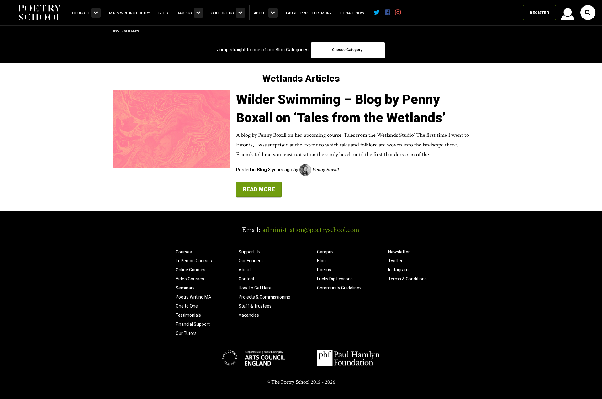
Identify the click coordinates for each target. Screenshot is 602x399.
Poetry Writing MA (193, 296)
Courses (80, 13)
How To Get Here (255, 287)
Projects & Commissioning (264, 296)
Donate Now (352, 13)
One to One (187, 306)
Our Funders (251, 260)
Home (117, 31)
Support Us (222, 13)
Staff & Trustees (255, 306)
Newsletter (399, 251)
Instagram (398, 269)
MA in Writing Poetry (129, 13)
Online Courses (190, 269)
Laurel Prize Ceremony (309, 13)
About (260, 13)
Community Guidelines (339, 287)
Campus (184, 13)
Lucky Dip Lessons (335, 278)
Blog (163, 13)
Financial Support (193, 324)
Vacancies (249, 315)
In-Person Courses (194, 260)
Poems (324, 269)
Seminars (185, 287)
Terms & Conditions (407, 278)
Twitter (395, 260)
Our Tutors (186, 333)
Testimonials (188, 315)
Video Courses (190, 278)
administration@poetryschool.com (310, 229)
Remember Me (517, 92)
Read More (259, 189)
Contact (246, 278)
